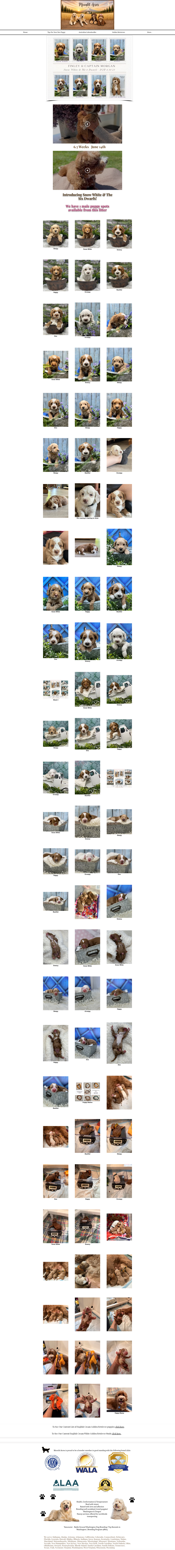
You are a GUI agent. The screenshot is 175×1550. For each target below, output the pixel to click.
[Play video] (87, 124)
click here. (116, 1433)
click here (119, 1426)
